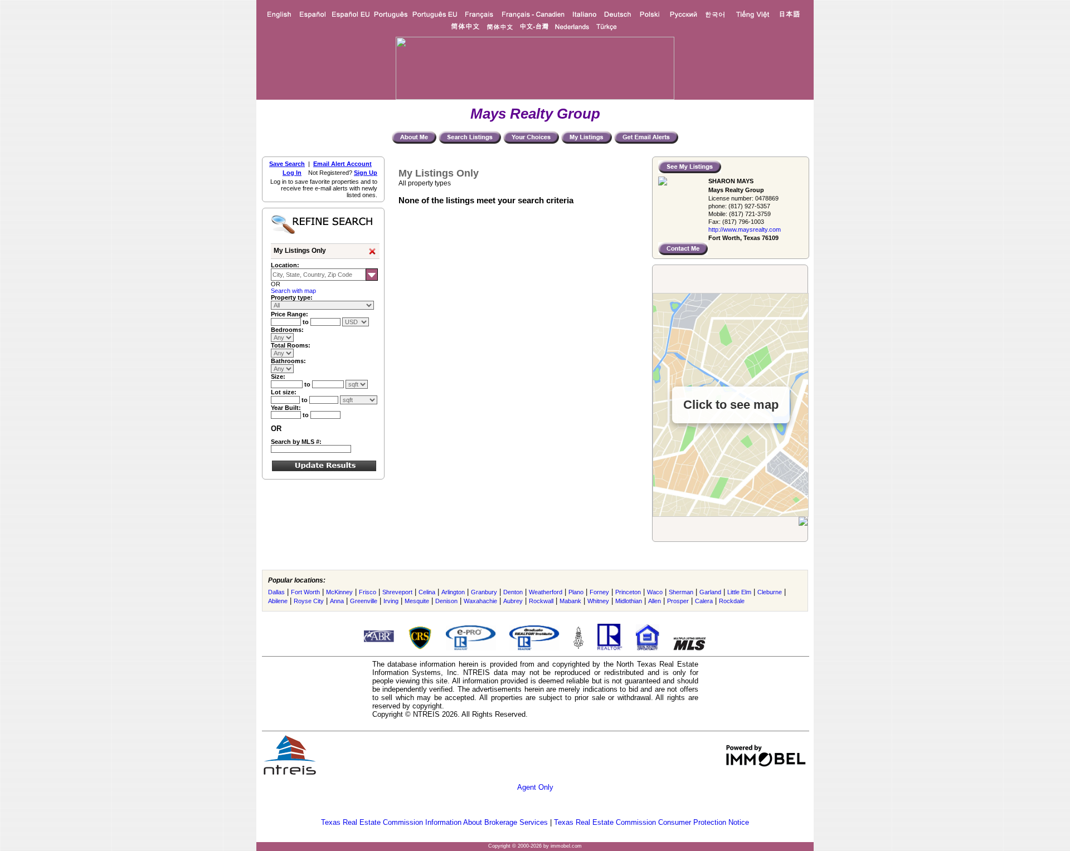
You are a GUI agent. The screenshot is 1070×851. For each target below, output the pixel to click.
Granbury (484, 592)
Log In (292, 172)
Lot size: (283, 392)
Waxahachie (480, 601)
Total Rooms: (290, 345)
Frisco (367, 592)
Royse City (309, 601)
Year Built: (286, 407)
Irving (390, 601)
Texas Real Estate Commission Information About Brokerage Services (434, 822)
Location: (285, 265)
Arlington (453, 592)
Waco (655, 592)
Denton (513, 592)
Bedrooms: (287, 329)
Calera (704, 601)
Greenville (363, 601)
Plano (575, 592)
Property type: (292, 297)
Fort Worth (305, 592)
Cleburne (769, 592)
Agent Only (535, 787)
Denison (446, 601)
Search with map (293, 290)
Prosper (678, 601)
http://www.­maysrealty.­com (744, 229)
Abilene (278, 601)
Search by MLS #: (296, 441)
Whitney (598, 601)
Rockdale (732, 601)
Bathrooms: (288, 361)
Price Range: (289, 314)
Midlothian (628, 601)
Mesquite (417, 601)
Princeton (628, 592)
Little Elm (739, 592)
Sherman (681, 592)
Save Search (287, 163)
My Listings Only (300, 251)
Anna (337, 601)
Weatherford (545, 592)
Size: (278, 376)
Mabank (570, 601)
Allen (654, 601)
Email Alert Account (342, 163)
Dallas (276, 592)
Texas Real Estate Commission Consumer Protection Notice (651, 822)
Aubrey (513, 601)
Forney (599, 592)
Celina (427, 592)
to (306, 322)
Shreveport (397, 592)
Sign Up (365, 172)
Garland (710, 592)
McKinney (339, 592)
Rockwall (541, 601)
